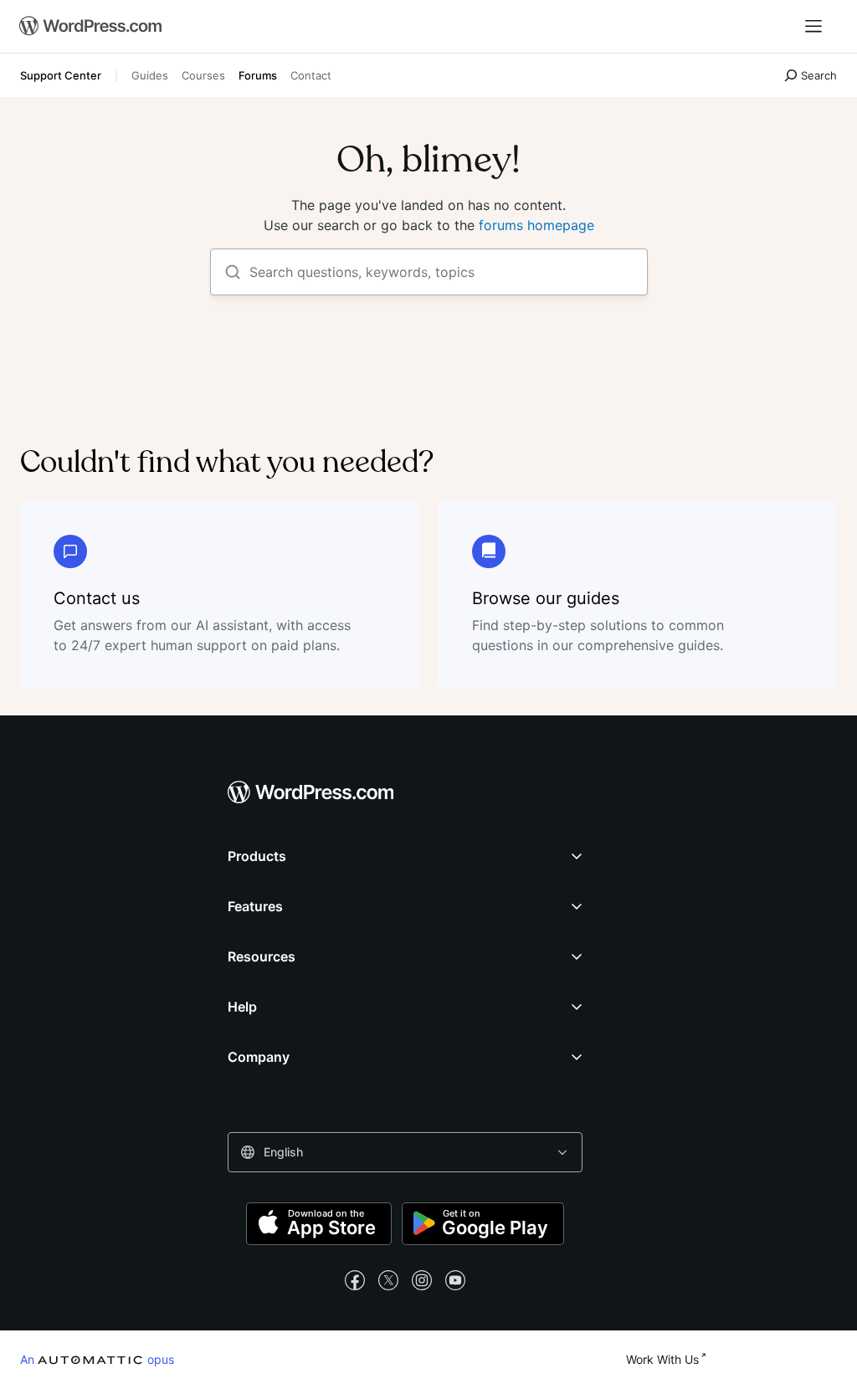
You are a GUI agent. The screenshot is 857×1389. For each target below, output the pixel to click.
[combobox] (405, 1152)
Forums (258, 75)
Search (819, 75)
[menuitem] (86, 27)
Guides (149, 75)
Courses (203, 75)
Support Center (60, 75)
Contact (310, 75)
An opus (97, 1358)
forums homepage (536, 225)
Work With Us (662, 1359)
